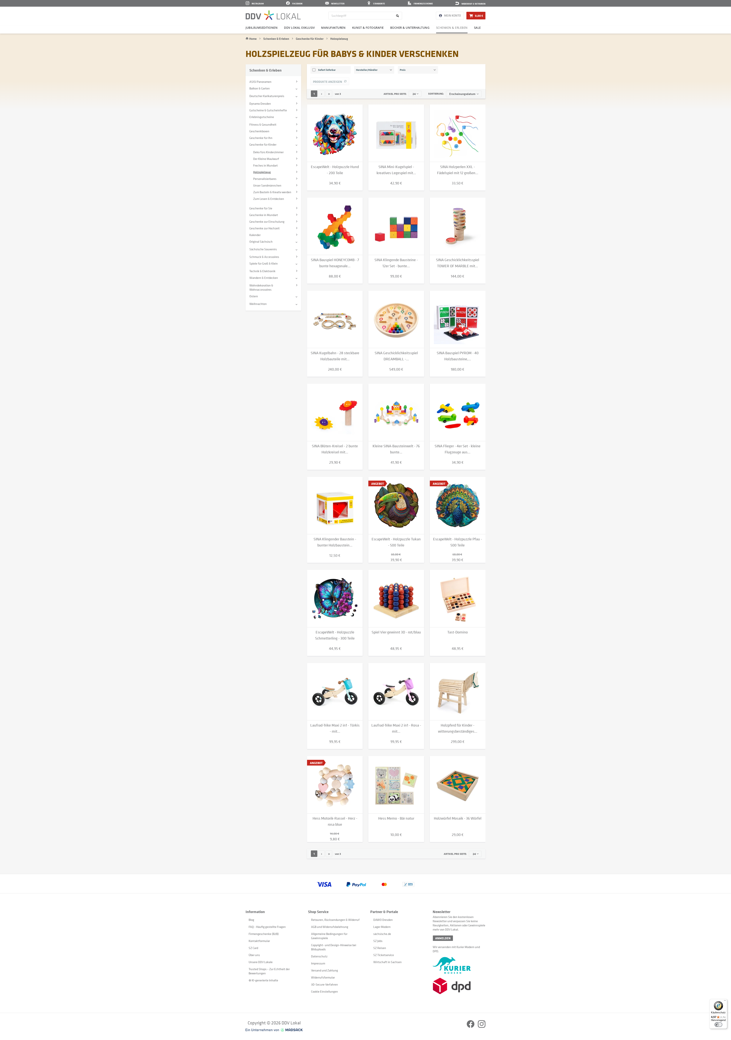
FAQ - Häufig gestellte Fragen (267, 927)
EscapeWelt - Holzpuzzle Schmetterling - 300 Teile (335, 635)
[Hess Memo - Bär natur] (396, 784)
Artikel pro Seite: (395, 93)
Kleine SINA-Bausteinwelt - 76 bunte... (396, 449)
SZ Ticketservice (383, 955)
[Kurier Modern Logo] (459, 965)
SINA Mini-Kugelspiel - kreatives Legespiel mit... (396, 169)
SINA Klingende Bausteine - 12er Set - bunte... (396, 263)
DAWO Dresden (383, 920)
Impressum (318, 963)
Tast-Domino (457, 632)
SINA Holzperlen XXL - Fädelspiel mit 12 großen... (457, 169)
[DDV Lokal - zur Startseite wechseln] (273, 15)
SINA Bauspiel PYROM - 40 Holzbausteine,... (458, 356)
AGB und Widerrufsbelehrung (329, 927)
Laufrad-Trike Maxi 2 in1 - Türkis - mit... (335, 728)
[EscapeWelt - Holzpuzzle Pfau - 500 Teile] (457, 505)
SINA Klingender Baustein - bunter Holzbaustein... (335, 542)
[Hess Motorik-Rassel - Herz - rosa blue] (335, 784)
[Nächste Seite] (321, 93)
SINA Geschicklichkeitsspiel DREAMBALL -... (396, 356)
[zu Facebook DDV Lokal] (471, 1027)
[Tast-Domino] (457, 598)
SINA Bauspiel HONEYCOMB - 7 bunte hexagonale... (335, 263)
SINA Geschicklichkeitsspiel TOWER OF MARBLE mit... (457, 263)
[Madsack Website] (274, 1030)
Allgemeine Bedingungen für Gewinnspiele (329, 936)
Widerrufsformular (323, 977)
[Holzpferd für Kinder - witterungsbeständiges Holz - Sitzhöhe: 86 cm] (457, 691)
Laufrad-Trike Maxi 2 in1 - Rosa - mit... (396, 728)
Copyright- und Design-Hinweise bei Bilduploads (333, 947)
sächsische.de (382, 934)
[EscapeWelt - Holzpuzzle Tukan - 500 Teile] (396, 505)
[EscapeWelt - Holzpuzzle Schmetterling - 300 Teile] (335, 598)
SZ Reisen (379, 948)
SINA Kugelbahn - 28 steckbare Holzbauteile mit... (335, 356)
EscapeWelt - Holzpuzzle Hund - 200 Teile (335, 169)
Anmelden (443, 938)
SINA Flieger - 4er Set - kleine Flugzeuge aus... (457, 449)
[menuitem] (365, 15)
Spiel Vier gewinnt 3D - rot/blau (396, 632)
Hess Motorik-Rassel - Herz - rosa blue (335, 821)
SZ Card (253, 948)
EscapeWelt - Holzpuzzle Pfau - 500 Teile (457, 542)
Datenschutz (319, 956)
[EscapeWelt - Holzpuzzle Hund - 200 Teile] (335, 133)
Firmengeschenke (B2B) (264, 934)
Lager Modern (382, 927)
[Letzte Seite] (329, 93)
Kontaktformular (259, 941)
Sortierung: (436, 93)
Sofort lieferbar (327, 70)
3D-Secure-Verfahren (324, 984)
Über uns (254, 955)
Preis (402, 70)
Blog (251, 920)
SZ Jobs (377, 941)
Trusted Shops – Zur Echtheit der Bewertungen (269, 971)
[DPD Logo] (459, 986)
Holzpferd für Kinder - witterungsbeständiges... (457, 728)
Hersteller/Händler (366, 70)
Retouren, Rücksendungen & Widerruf (335, 920)
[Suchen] (398, 15)
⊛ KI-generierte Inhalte (263, 980)
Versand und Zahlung (324, 970)
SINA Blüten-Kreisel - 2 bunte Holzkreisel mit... (335, 449)
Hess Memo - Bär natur (396, 818)
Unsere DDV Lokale (261, 962)
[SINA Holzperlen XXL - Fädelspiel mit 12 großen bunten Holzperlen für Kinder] (457, 133)
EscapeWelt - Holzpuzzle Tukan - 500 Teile (396, 542)
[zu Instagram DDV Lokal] (481, 1027)
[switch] (718, 1024)
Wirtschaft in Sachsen (387, 962)
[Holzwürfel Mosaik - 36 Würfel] (457, 784)
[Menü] (725, 1001)
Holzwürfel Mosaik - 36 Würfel (457, 818)
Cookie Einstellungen (324, 991)
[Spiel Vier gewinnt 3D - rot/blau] (396, 598)
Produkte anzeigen (327, 82)
